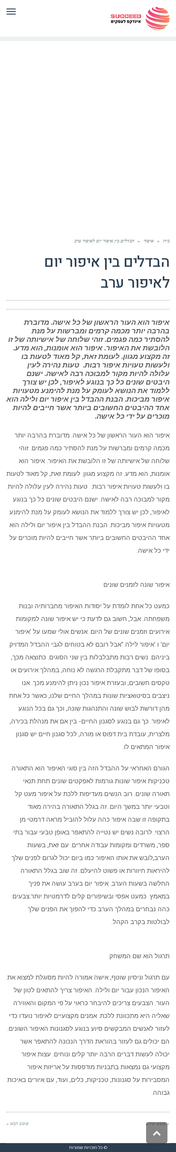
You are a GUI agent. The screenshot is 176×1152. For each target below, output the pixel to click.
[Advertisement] (88, 129)
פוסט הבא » (17, 1123)
